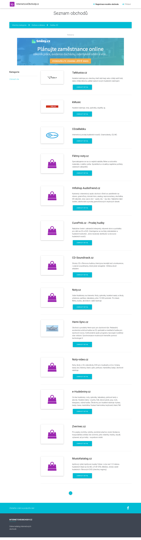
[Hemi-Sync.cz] (52, 328)
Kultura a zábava (38, 25)
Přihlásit (127, 4)
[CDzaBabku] (52, 135)
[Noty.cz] (52, 297)
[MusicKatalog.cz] (52, 466)
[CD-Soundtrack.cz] (52, 265)
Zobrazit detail (82, 87)
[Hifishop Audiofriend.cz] (52, 195)
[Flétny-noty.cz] (52, 163)
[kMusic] (52, 106)
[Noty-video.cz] (52, 367)
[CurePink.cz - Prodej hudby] (52, 230)
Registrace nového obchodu (107, 4)
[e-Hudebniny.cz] (52, 399)
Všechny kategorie (19, 25)
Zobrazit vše (14, 79)
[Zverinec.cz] (52, 434)
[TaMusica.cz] (52, 77)
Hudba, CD (54, 25)
